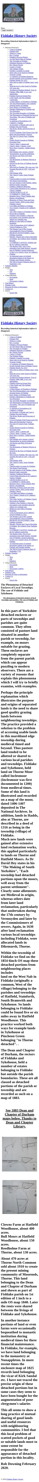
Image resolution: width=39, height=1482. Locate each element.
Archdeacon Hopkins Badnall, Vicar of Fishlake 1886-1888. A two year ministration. (23, 92)
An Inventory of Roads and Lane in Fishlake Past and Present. (22, 126)
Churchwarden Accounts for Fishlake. (23, 179)
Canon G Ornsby (15, 67)
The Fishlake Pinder (16, 69)
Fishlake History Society (19, 36)
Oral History (9, 283)
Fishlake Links (10, 285)
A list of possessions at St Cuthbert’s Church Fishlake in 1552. (22, 226)
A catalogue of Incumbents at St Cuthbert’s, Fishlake (20, 122)
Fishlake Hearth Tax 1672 (18, 80)
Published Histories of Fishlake (20, 63)
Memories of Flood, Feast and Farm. (22, 200)
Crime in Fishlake (16, 49)
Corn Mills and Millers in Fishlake (21, 206)
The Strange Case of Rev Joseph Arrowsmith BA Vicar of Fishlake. (21, 230)
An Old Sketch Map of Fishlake (20, 59)
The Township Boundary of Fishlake (22, 113)
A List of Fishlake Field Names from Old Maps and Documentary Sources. (24, 133)
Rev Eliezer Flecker (16, 65)
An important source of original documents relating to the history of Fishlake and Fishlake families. (22, 258)
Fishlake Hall (14, 51)
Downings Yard (15, 142)
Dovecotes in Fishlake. (17, 214)
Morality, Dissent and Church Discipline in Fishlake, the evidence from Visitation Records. (23, 239)
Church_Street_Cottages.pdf (19, 144)
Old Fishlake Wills (16, 173)
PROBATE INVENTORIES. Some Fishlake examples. (22, 234)
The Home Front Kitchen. (18, 181)
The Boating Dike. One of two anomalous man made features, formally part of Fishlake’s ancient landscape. (23, 248)
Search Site (13, 293)
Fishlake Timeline (11, 266)
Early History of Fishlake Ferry (20, 107)
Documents (13, 277)
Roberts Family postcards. (18, 185)
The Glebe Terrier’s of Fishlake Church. (23, 212)
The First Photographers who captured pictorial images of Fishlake (23, 104)
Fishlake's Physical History (19, 57)
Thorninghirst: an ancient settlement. (22, 154)
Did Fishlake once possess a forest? (22, 152)
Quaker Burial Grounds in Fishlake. (22, 140)
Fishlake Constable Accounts (19, 71)
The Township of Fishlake (19, 61)
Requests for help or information (16, 287)
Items (11, 279)
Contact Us (9, 289)
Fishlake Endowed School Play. (20, 96)
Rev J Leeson (14, 55)
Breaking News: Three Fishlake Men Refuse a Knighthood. (22, 197)
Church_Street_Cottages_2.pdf (20, 146)
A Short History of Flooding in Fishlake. (23, 102)
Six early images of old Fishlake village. (23, 183)
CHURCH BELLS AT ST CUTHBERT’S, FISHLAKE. (20, 193)
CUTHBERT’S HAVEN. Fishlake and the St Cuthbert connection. (23, 243)
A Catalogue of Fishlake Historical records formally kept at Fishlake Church (23, 77)
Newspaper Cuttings (17, 281)
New (11, 270)
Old (11, 271)
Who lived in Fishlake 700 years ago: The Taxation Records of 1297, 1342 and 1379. (24, 169)
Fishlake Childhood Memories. (20, 186)
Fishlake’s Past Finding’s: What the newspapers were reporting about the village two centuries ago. (22, 217)
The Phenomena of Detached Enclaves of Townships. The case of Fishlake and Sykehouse (24, 117)
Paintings (13, 273)
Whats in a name (15, 53)
